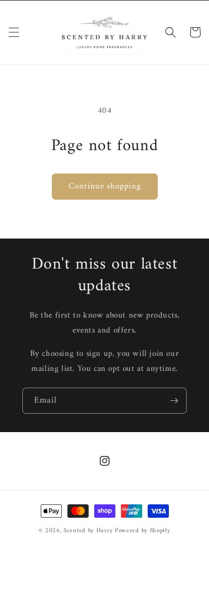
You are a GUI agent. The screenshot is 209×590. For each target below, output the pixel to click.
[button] (14, 32)
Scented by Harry (89, 530)
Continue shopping (105, 186)
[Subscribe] (174, 401)
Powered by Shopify (143, 530)
